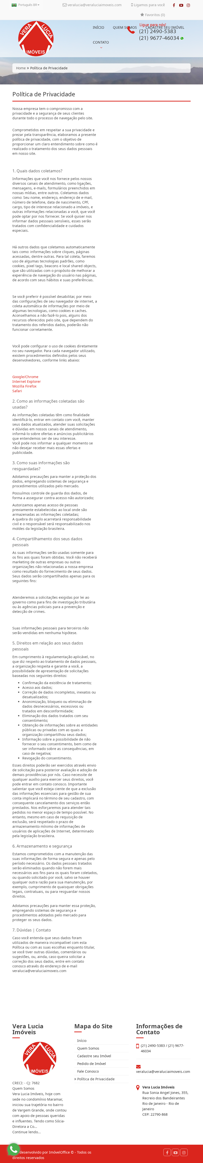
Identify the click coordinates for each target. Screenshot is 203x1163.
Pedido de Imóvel (91, 1063)
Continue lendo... (26, 1132)
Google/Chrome (25, 376)
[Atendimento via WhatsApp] (13, 1149)
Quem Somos (87, 1048)
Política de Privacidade (95, 1079)
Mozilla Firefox (24, 386)
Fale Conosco (87, 1071)
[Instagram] (188, 5)
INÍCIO (98, 27)
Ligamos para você (149, 4)
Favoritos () (154, 14)
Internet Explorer (26, 381)
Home (21, 68)
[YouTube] (181, 5)
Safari (17, 390)
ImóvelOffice (59, 1152)
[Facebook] (174, 5)
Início (81, 1040)
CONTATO (101, 42)
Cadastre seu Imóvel (93, 1056)
